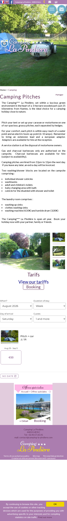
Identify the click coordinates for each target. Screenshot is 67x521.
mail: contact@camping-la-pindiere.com (49, 2)
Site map (36, 456)
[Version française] (2, 2)
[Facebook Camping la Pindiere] (11, 1)
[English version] (7, 2)
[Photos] (56, 2)
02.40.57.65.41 (45, 1)
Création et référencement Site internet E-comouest (33, 458)
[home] (27, 46)
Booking (33, 286)
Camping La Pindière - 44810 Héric (28, 2)
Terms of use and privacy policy (16, 456)
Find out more (45, 517)
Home (3, 90)
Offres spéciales (32, 387)
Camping (12, 90)
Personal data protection (53, 456)
